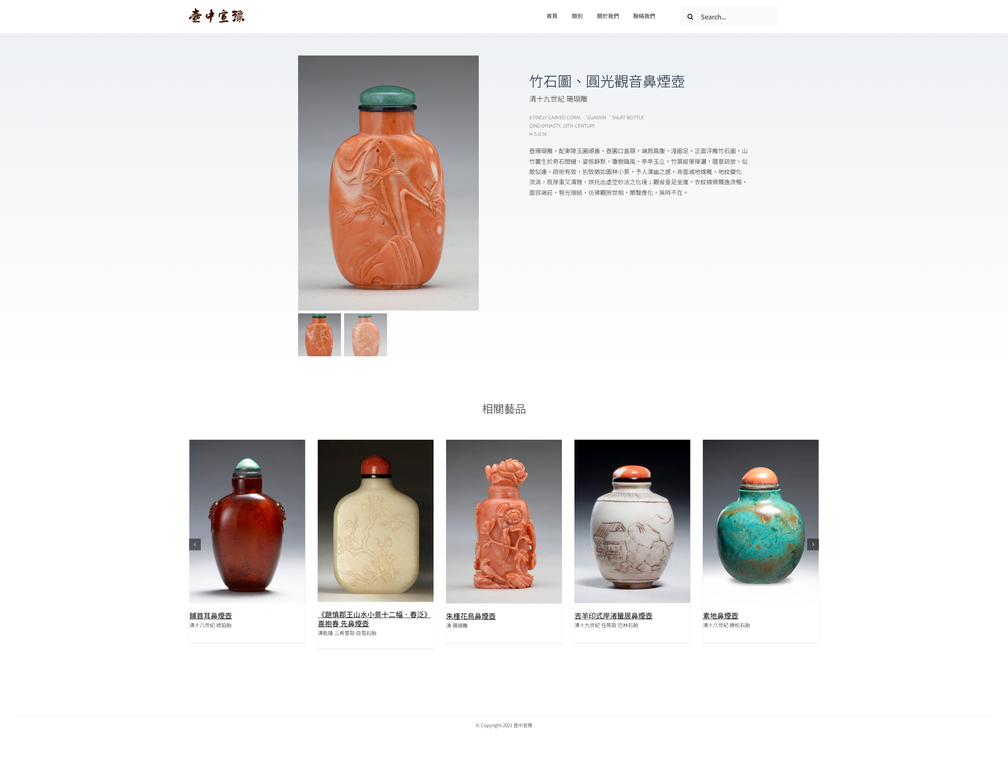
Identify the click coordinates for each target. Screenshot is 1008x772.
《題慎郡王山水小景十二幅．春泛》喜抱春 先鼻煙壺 (246, 619)
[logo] (217, 11)
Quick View (247, 522)
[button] (195, 544)
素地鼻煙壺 (592, 615)
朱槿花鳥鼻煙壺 (342, 616)
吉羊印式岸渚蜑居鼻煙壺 (485, 615)
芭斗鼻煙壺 (720, 616)
